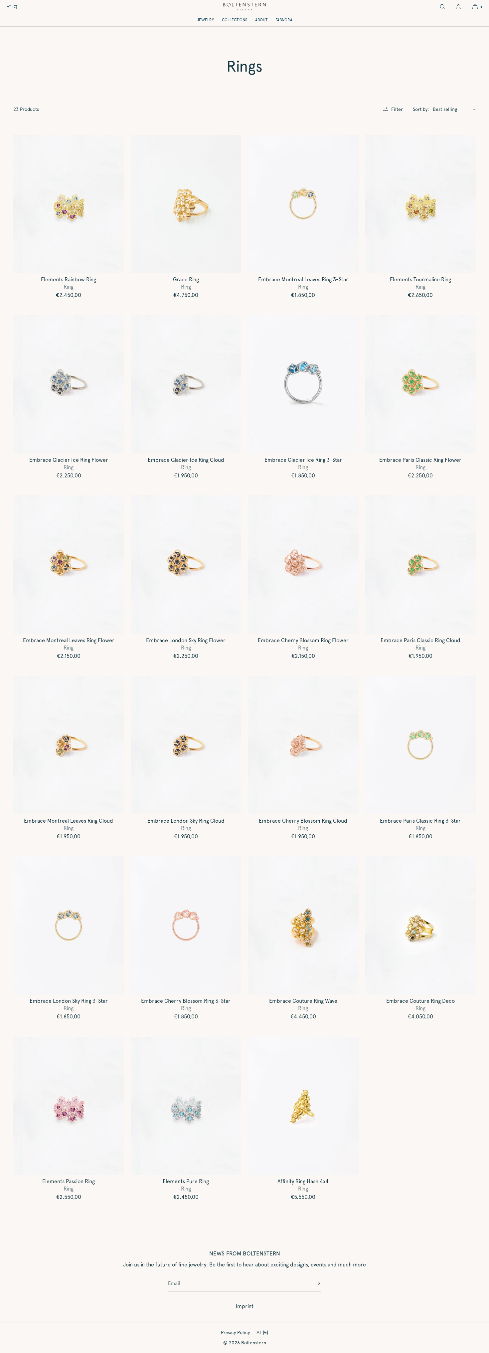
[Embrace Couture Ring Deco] (420, 925)
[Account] (458, 6)
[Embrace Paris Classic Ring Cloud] (420, 564)
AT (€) (12, 7)
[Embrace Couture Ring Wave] (303, 925)
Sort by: (421, 109)
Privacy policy (235, 1332)
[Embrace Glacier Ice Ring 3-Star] (303, 384)
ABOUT (261, 20)
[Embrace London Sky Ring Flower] (186, 564)
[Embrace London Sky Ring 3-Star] (68, 925)
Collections (234, 20)
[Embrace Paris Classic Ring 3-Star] (420, 745)
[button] (442, 6)
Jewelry (205, 20)
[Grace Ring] (186, 204)
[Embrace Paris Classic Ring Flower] (420, 384)
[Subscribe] (312, 1283)
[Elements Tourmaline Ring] (420, 204)
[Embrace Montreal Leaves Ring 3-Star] (303, 204)
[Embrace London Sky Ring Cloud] (186, 745)
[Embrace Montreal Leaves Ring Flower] (68, 564)
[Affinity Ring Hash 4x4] (303, 1106)
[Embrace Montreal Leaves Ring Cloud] (68, 745)
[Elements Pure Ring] (186, 1106)
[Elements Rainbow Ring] (68, 204)
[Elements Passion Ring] (68, 1106)
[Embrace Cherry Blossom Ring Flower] (303, 564)
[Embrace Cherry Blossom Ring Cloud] (303, 745)
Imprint (244, 1306)
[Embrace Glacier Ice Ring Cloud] (186, 384)
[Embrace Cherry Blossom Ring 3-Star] (186, 925)
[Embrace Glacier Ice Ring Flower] (68, 384)
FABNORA (283, 20)
